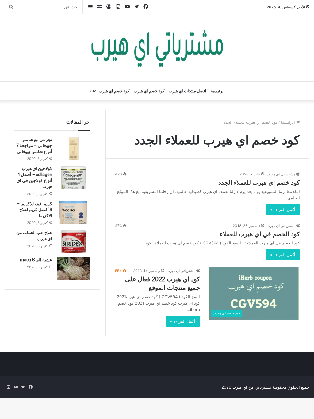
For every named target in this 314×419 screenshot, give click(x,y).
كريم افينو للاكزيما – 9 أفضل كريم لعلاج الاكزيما (34, 209)
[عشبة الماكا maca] (73, 268)
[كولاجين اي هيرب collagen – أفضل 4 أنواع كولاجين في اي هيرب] (73, 177)
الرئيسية (218, 91)
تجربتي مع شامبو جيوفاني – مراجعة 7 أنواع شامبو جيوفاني (34, 145)
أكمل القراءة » (282, 209)
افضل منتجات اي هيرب (187, 91)
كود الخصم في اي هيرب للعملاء (260, 234)
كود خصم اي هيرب (149, 91)
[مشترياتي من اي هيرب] (157, 48)
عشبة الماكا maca (36, 259)
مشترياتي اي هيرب (280, 174)
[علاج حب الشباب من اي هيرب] (73, 241)
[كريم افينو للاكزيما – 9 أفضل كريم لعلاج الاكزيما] (73, 212)
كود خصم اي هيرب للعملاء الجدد (259, 182)
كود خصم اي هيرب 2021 (109, 91)
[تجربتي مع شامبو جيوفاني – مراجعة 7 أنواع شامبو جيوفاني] (73, 148)
